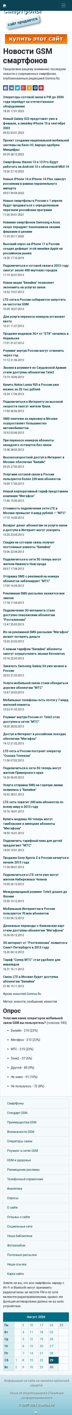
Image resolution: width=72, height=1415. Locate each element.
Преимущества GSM (21, 1122)
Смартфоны (15, 1103)
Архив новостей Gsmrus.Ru (22, 994)
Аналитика (14, 1188)
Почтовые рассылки (22, 1255)
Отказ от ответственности (27, 1392)
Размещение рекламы (23, 1170)
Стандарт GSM (17, 1113)
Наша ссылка (16, 1264)
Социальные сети (19, 1226)
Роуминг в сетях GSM (22, 1151)
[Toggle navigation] (63, 5)
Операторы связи (19, 1141)
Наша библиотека (19, 1236)
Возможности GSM (20, 1132)
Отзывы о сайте (18, 1217)
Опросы (12, 1198)
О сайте (12, 1207)
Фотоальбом (16, 1245)
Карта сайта (15, 1274)
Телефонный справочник (25, 1179)
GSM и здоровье (19, 1160)
